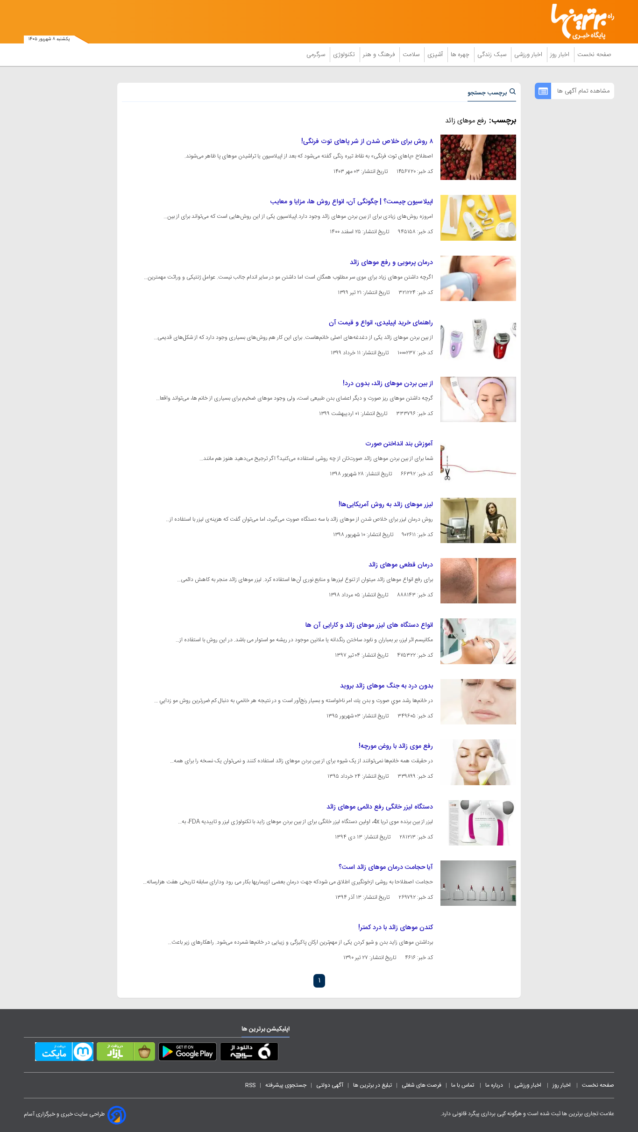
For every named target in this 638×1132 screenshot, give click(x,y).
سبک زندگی (492, 55)
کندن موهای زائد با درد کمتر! (395, 928)
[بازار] (126, 1053)
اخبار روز (560, 55)
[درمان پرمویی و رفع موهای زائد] (478, 278)
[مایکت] (64, 1053)
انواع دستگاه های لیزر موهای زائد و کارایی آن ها (369, 625)
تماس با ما (463, 1085)
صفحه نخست (594, 55)
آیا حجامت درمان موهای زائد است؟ (386, 867)
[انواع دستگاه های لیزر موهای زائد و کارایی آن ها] (478, 641)
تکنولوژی (345, 55)
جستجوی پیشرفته (285, 1085)
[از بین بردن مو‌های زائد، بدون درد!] (478, 399)
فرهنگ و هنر (380, 55)
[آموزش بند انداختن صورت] (478, 459)
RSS (250, 1085)
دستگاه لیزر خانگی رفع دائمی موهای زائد (379, 807)
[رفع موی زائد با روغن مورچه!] (478, 762)
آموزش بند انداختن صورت (399, 444)
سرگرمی (316, 55)
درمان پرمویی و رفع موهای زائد (391, 263)
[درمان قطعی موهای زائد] (478, 580)
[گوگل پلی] (187, 1053)
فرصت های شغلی (421, 1085)
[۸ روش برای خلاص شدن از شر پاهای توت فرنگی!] (478, 157)
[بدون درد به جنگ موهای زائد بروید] (478, 701)
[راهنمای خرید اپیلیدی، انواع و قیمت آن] (478, 338)
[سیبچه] (249, 1053)
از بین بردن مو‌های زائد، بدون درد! (388, 384)
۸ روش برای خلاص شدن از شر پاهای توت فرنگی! (367, 141)
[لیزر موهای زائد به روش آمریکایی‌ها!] (478, 520)
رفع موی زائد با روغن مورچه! (396, 746)
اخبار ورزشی (529, 55)
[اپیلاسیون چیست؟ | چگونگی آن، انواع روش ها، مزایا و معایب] (478, 217)
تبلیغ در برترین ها (372, 1085)
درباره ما (494, 1085)
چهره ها (461, 55)
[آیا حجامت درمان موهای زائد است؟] (478, 883)
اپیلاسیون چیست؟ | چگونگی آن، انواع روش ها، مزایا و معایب (351, 202)
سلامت (412, 55)
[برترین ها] (578, 22)
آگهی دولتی (329, 1085)
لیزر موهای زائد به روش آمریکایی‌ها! (386, 505)
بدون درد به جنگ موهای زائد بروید (386, 686)
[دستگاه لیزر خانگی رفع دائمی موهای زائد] (478, 822)
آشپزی (436, 55)
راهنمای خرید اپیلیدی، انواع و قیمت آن (381, 323)
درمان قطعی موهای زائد (401, 565)
